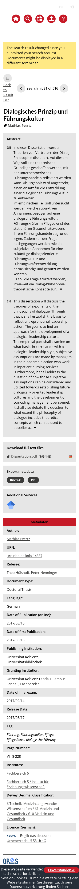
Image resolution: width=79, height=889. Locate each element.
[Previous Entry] (21, 88)
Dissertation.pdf (24, 456)
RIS (33, 480)
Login (72, 7)
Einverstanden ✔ (61, 870)
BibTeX (15, 480)
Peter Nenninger (44, 572)
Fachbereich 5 (18, 773)
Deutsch (61, 7)
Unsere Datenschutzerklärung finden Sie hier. (40, 884)
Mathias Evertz (20, 125)
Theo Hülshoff (18, 572)
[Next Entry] (64, 88)
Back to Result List (8, 92)
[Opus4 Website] (10, 863)
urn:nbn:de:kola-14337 (24, 555)
